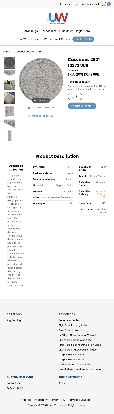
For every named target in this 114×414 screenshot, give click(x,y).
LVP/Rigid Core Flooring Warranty (78, 335)
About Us (64, 383)
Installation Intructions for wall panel (80, 369)
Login (75, 96)
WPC (23, 39)
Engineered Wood (40, 39)
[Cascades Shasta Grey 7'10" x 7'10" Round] (9, 63)
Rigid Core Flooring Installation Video (80, 345)
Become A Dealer (69, 320)
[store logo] (57, 19)
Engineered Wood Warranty (75, 340)
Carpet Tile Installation (72, 354)
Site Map (26, 399)
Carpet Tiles (49, 31)
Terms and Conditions (80, 399)
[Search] (59, 4)
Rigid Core (83, 31)
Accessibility (41, 399)
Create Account (90, 4)
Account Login (71, 4)
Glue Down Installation (72, 330)
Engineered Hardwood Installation (78, 349)
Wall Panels (62, 39)
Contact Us (13, 383)
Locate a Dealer (83, 39)
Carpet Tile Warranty (71, 359)
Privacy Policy (58, 399)
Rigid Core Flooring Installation (76, 325)
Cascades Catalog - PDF (101, 194)
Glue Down (66, 31)
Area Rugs (31, 31)
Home (7, 51)
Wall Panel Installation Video (75, 364)
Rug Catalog (14, 320)
